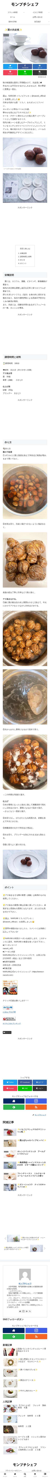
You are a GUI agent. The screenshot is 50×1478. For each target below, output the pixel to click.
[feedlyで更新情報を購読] (14, 1107)
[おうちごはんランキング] (9, 1020)
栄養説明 (23, 253)
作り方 (22, 260)
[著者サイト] (14, 1101)
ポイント (23, 263)
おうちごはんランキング (12, 1023)
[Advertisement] (25, 225)
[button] (45, 698)
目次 (22, 249)
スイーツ (8, 1032)
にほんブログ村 (9, 1012)
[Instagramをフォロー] (36, 1101)
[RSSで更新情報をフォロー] (36, 1107)
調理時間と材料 (26, 257)
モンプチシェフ (25, 1284)
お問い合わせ (37, 1471)
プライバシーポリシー (13, 1471)
